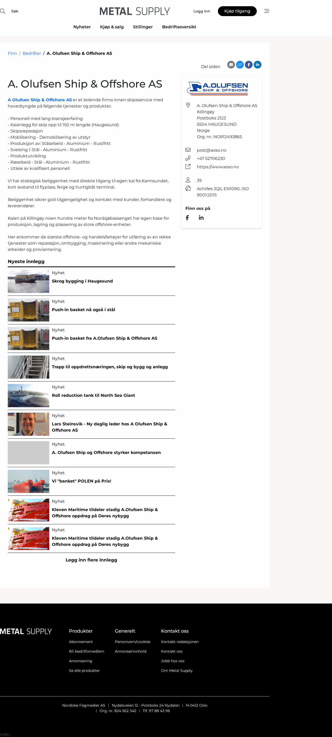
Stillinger (143, 26)
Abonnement (81, 641)
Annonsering (80, 661)
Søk (14, 11)
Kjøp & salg (112, 26)
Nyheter (82, 26)
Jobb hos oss (172, 661)
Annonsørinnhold (130, 651)
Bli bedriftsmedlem (86, 651)
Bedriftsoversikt (179, 26)
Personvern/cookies (132, 641)
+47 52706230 (211, 158)
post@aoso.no (211, 150)
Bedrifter (32, 53)
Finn (12, 53)
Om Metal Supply (177, 670)
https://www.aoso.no (218, 166)
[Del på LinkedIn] (257, 65)
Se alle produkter (84, 670)
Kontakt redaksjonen (180, 641)
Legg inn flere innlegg (91, 559)
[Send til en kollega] (231, 65)
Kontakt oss (172, 651)
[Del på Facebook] (249, 65)
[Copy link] (240, 65)
